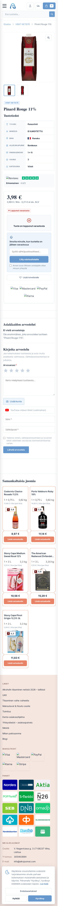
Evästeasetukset (28, 891)
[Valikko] (5, 5)
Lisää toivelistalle (31, 277)
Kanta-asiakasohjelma (13, 717)
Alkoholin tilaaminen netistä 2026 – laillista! (23, 689)
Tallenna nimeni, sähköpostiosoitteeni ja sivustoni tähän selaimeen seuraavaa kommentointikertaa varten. (29, 441)
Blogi (4, 739)
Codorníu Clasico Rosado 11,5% (13, 493)
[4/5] (22, 370)
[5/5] (28, 370)
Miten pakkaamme (11, 733)
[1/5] (5, 370)
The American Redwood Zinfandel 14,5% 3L (41, 555)
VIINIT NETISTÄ (22, 24)
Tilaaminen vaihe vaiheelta (15, 700)
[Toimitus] (38, 5)
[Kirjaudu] (30, 5)
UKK (4, 695)
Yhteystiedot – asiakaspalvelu (17, 722)
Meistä (5, 728)
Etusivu (7, 24)
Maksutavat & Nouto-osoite (16, 706)
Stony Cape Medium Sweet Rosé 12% (14, 554)
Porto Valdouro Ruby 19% (42, 493)
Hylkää (16, 898)
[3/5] (16, 370)
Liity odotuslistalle (29, 259)
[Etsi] (52, 14)
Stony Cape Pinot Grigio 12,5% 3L (13, 616)
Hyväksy (40, 898)
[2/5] (11, 370)
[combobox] (26, 14)
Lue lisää (44, 884)
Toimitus (6, 711)
